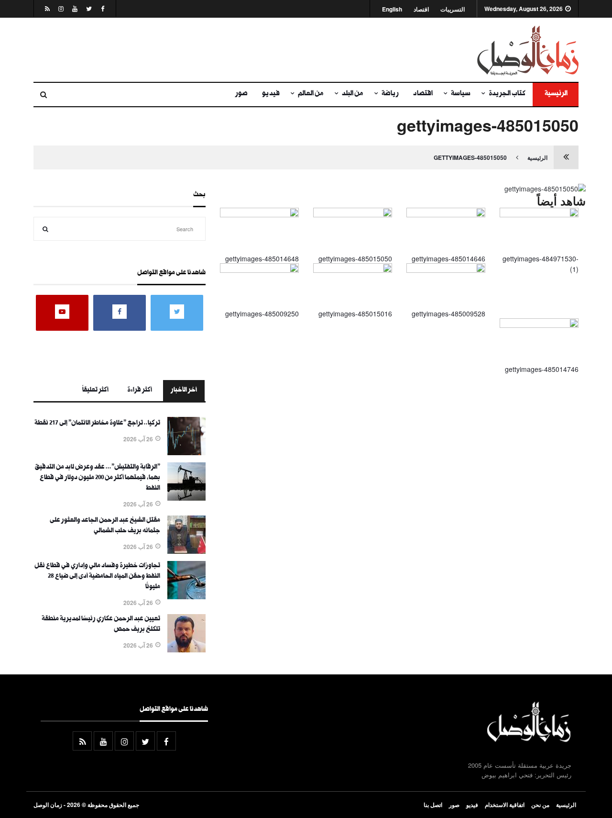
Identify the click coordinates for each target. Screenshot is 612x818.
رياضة (390, 94)
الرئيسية (555, 94)
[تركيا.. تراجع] (186, 452)
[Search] (45, 229)
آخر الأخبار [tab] (184, 390)
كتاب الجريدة (507, 94)
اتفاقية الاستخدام (505, 804)
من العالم (311, 94)
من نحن (540, 804)
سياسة (460, 94)
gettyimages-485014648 (262, 258)
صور (241, 94)
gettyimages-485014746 (542, 369)
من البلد (352, 94)
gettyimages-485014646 (448, 258)
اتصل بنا (433, 804)
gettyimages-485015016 (355, 313)
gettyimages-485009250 (262, 313)
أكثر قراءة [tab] (139, 390)
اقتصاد (421, 9)
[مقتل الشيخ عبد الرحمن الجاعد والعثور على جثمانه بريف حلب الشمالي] (186, 551)
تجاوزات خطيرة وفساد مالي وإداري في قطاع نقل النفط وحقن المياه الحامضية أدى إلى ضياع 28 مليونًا (97, 576)
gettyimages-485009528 (448, 313)
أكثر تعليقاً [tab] (95, 390)
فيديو (271, 94)
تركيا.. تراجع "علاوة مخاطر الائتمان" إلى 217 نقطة (97, 423)
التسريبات (452, 9)
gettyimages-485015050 (470, 157)
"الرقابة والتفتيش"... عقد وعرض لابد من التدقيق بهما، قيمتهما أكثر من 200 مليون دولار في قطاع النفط (97, 478)
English (392, 9)
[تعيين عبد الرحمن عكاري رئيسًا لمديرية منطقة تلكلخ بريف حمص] (186, 649)
